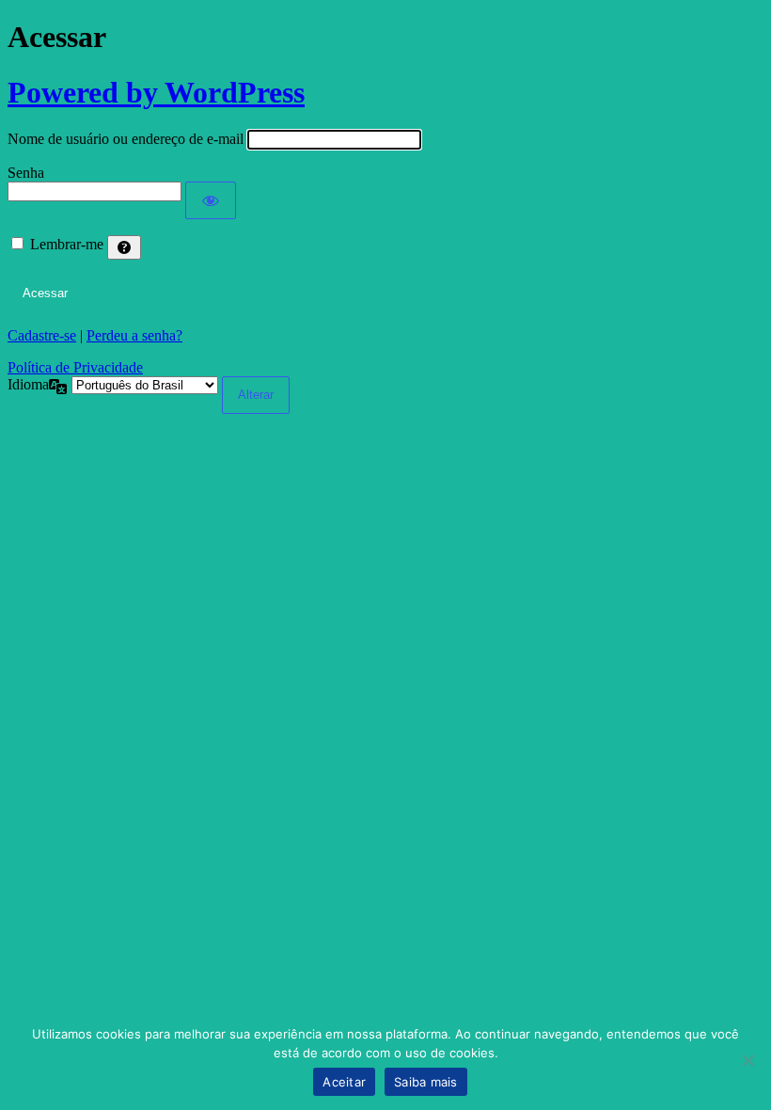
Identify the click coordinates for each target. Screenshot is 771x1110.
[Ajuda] (124, 247)
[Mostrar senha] (210, 200)
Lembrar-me (66, 244)
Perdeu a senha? (134, 335)
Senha (26, 173)
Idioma (28, 384)
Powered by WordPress (156, 92)
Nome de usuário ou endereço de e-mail (126, 139)
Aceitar (344, 1081)
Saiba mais (426, 1081)
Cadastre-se (42, 335)
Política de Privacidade (75, 367)
